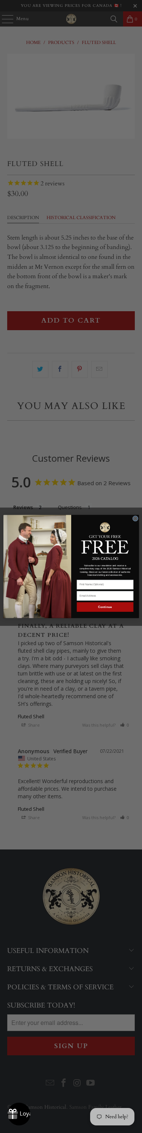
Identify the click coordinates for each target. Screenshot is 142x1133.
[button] (104, 537)
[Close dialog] (135, 518)
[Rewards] (19, 1114)
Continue (105, 607)
